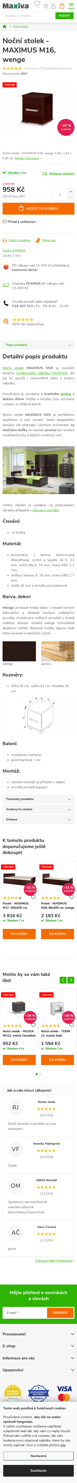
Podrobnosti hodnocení (56, 68)
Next (70, 980)
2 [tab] (40, 1074)
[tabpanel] (19, 901)
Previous (63, 980)
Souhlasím (38, 1470)
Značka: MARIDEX (14, 250)
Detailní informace (27, 158)
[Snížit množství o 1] (70, 197)
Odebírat (60, 1313)
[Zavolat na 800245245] (45, 6)
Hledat (64, 16)
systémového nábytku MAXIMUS (42, 373)
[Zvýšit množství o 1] (70, 192)
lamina (66, 394)
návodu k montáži (45, 510)
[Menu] (71, 5)
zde (62, 1445)
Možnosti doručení (61, 174)
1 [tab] (37, 1074)
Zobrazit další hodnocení (53, 1260)
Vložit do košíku (42, 208)
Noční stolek (13, 368)
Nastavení (38, 1456)
